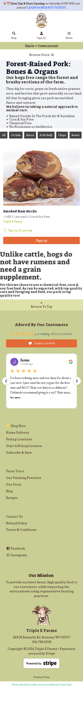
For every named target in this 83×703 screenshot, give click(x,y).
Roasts (76, 135)
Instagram (18, 555)
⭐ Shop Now (16, 426)
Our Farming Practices (23, 478)
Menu (69, 37)
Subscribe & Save (19, 452)
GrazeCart (65, 684)
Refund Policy (16, 523)
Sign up (41, 240)
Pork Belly (46, 135)
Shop (14, 37)
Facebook (17, 548)
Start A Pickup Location (24, 446)
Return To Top (41, 306)
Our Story (13, 484)
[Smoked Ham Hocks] (41, 177)
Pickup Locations (19, 439)
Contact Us (14, 516)
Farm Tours (15, 471)
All (3, 135)
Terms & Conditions (21, 530)
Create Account (48, 45)
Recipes (12, 498)
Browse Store (39, 55)
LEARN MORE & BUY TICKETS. (46, 7)
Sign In (41, 37)
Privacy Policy (41, 677)
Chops (62, 135)
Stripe (50, 653)
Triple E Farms (12, 221)
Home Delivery (17, 432)
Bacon (30, 135)
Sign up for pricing (20, 230)
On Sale (16, 135)
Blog (9, 491)
